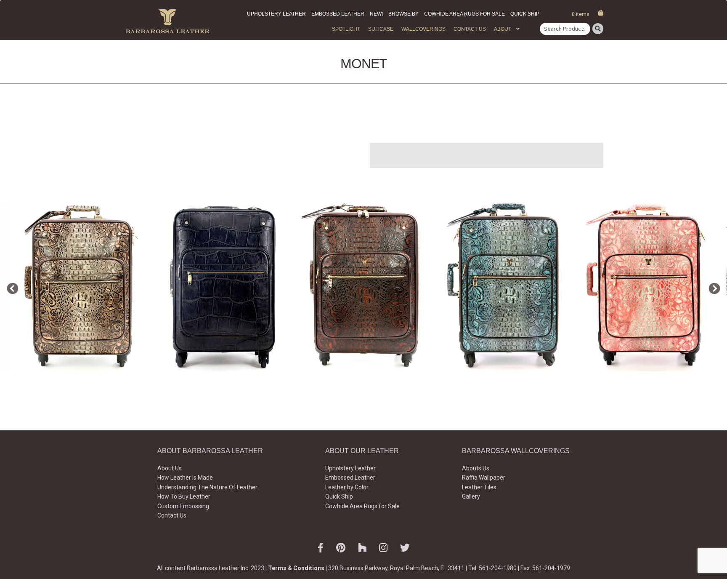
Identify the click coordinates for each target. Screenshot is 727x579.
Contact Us (470, 29)
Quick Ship (524, 14)
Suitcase (380, 29)
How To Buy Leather (183, 496)
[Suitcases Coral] (646, 286)
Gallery (471, 496)
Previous (10, 287)
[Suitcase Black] (222, 286)
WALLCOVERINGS (423, 29)
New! (376, 14)
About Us (169, 468)
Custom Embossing (183, 506)
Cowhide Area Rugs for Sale (464, 14)
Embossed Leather (337, 14)
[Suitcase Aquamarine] (505, 286)
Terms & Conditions (296, 568)
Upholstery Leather (276, 14)
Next (712, 287)
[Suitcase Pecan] (364, 286)
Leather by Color (347, 487)
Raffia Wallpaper (483, 477)
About (502, 29)
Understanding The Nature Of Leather (207, 487)
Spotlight (346, 29)
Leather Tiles (479, 487)
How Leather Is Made (185, 477)
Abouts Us (475, 468)
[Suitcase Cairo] (81, 286)
